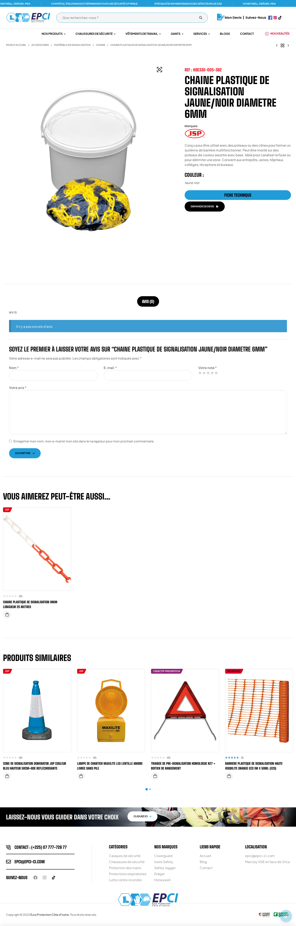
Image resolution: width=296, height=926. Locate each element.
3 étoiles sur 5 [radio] (208, 372)
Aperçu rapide (65, 523)
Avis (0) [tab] (148, 301)
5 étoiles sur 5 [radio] (216, 372)
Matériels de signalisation (72, 44)
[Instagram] (44, 878)
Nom (14, 368)
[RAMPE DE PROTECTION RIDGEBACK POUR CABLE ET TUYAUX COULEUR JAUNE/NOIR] (288, 45)
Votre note (207, 368)
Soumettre (22, 453)
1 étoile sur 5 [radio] (200, 372)
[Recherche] (201, 18)
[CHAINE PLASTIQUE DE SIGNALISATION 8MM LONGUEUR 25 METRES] (277, 45)
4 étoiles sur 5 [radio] (212, 372)
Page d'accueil (16, 44)
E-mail (110, 368)
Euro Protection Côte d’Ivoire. (50, 914)
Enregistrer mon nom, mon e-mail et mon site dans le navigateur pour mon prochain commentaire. (83, 441)
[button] (159, 70)
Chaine (100, 44)
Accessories (40, 44)
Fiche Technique (237, 195)
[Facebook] (35, 878)
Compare (65, 515)
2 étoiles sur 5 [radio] (204, 372)
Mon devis (233, 17)
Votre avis (17, 387)
